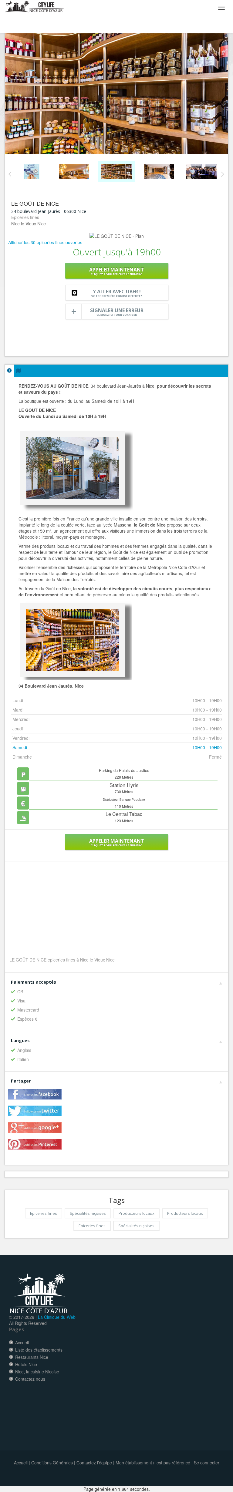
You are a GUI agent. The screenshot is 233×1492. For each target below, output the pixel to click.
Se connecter (206, 1463)
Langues (20, 1040)
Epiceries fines (43, 1213)
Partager (21, 1081)
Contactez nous (30, 1379)
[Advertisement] (116, 913)
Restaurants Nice (31, 1357)
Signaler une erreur (117, 312)
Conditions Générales (52, 1463)
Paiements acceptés (33, 982)
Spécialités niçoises (88, 1213)
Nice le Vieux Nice (28, 224)
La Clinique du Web (57, 1317)
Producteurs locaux (136, 1213)
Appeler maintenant (116, 271)
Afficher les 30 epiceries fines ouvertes (45, 242)
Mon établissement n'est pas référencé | (154, 1463)
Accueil (22, 1342)
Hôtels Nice (26, 1364)
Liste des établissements (38, 1350)
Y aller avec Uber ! (116, 293)
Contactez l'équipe (94, 1463)
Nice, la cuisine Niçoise (37, 1372)
